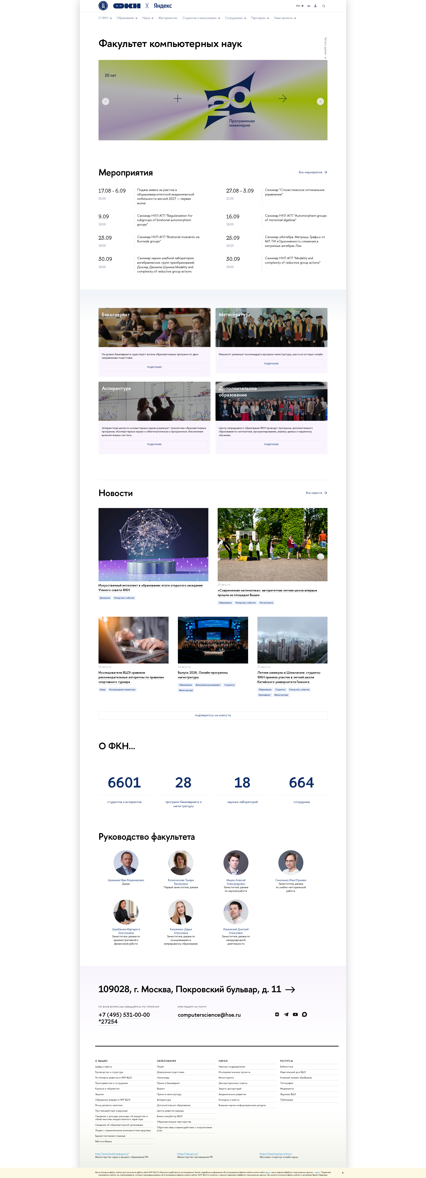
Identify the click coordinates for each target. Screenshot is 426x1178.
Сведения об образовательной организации (119, 1124)
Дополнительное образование (238, 391)
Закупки (99, 1094)
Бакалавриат (116, 314)
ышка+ (161, 1088)
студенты (229, 685)
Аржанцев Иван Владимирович (126, 880)
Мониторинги (226, 1077)
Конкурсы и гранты (229, 1099)
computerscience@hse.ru (209, 1015)
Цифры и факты (103, 1066)
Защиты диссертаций (230, 1088)
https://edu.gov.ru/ (187, 1153)
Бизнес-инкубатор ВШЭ (169, 1116)
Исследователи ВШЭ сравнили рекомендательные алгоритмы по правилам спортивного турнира (131, 677)
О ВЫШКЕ (101, 1060)
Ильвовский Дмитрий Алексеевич (236, 931)
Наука (102, 689)
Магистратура (235, 314)
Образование (225, 602)
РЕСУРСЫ (286, 1060)
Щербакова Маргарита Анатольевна (126, 931)
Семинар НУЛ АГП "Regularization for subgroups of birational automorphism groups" (165, 220)
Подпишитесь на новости (213, 715)
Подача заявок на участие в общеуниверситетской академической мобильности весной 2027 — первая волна (165, 196)
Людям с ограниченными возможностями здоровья (123, 1130)
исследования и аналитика (122, 689)
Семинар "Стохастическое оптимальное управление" (294, 191)
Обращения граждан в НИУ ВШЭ (112, 1099)
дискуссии (105, 598)
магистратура (186, 690)
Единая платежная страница (110, 1135)
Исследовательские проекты (234, 1072)
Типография (286, 1083)
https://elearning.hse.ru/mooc (276, 1153)
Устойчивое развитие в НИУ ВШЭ (113, 1077)
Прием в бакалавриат (168, 1083)
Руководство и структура (109, 1072)
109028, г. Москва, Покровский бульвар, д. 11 (190, 989)
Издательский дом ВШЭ (293, 1072)
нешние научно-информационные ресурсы (242, 1105)
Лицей (160, 1066)
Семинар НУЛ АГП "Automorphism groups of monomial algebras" (296, 217)
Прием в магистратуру (169, 1094)
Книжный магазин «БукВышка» (296, 1077)
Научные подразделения (232, 1066)
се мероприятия (310, 172)
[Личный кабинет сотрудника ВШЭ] (315, 6)
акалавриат (265, 695)
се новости (314, 493)
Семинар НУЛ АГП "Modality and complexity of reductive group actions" (292, 260)
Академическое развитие (232, 1094)
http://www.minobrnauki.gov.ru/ (112, 1153)
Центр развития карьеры (170, 1110)
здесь (267, 1172)
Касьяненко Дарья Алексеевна (181, 931)
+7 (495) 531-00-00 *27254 (124, 1018)
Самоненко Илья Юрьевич (290, 880)
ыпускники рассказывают (208, 685)
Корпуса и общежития (107, 1088)
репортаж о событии (124, 598)
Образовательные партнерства (174, 1121)
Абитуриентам (167, 18)
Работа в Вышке (103, 1141)
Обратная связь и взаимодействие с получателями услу (184, 1129)
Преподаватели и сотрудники (111, 1083)
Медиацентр (287, 1088)
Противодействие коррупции (111, 1110)
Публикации (286, 1099)
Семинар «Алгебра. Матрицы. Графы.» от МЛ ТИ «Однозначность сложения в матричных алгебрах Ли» (295, 241)
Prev (105, 101)
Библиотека (286, 1066)
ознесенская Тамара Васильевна (181, 882)
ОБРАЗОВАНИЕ (166, 1060)
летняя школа (266, 602)
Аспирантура (116, 388)
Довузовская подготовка (170, 1072)
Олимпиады (163, 1077)
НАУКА (223, 1060)
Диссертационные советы (233, 1083)
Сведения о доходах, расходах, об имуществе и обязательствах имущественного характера (121, 1118)
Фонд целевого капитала (108, 1105)
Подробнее (154, 367)
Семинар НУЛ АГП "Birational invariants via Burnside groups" (168, 239)
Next (320, 101)
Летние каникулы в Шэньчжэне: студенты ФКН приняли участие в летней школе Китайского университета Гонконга (288, 677)
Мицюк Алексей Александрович (235, 882)
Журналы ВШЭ (288, 1094)
